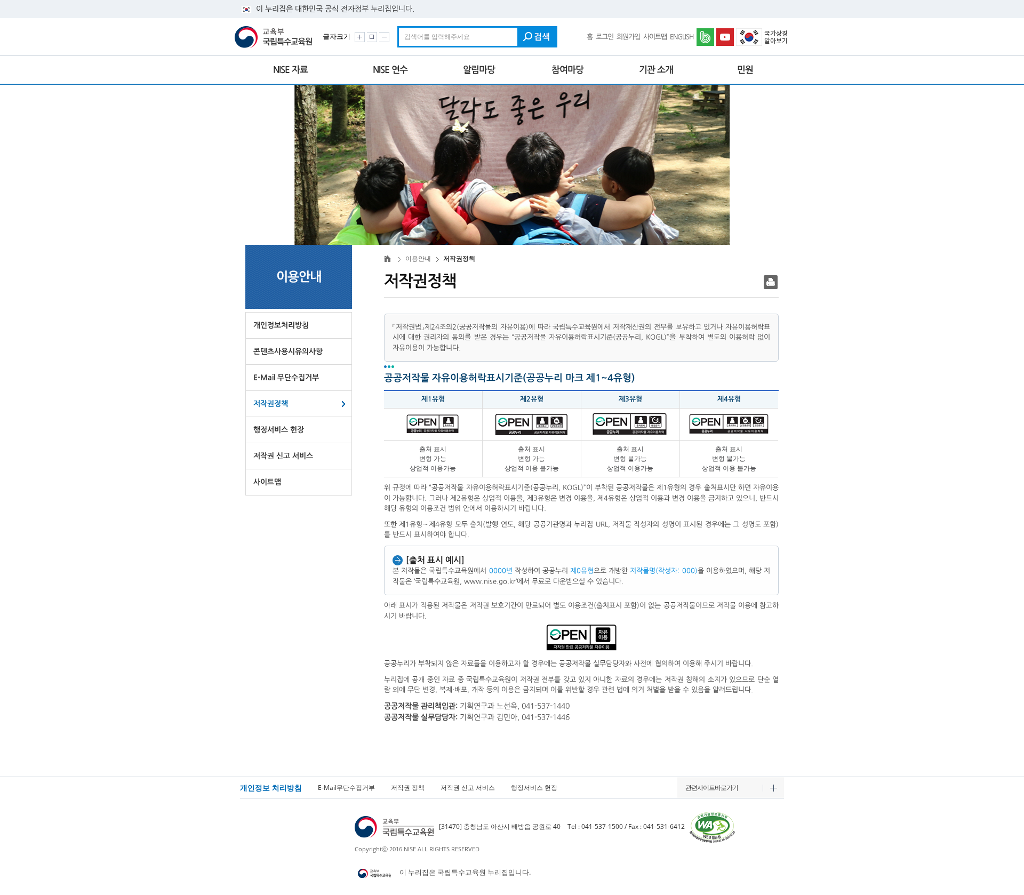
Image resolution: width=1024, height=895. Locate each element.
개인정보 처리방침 (271, 788)
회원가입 (628, 37)
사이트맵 (655, 37)
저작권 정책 (408, 788)
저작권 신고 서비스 (283, 456)
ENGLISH (681, 37)
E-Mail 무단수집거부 (286, 377)
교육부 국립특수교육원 (275, 37)
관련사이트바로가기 (711, 787)
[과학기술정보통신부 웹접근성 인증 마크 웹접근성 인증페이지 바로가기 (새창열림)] (712, 826)
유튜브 (725, 37)
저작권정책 (270, 403)
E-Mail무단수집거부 (346, 788)
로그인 (604, 37)
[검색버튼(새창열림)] (537, 36)
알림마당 (479, 70)
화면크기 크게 (360, 37)
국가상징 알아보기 (762, 37)
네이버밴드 (706, 37)
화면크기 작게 (384, 37)
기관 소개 (656, 70)
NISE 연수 (390, 70)
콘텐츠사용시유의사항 (288, 351)
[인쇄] (771, 282)
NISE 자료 (290, 70)
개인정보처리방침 (281, 325)
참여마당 (567, 70)
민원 (745, 70)
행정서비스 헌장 (278, 430)
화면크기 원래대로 (372, 37)
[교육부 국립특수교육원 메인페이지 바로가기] (395, 826)
